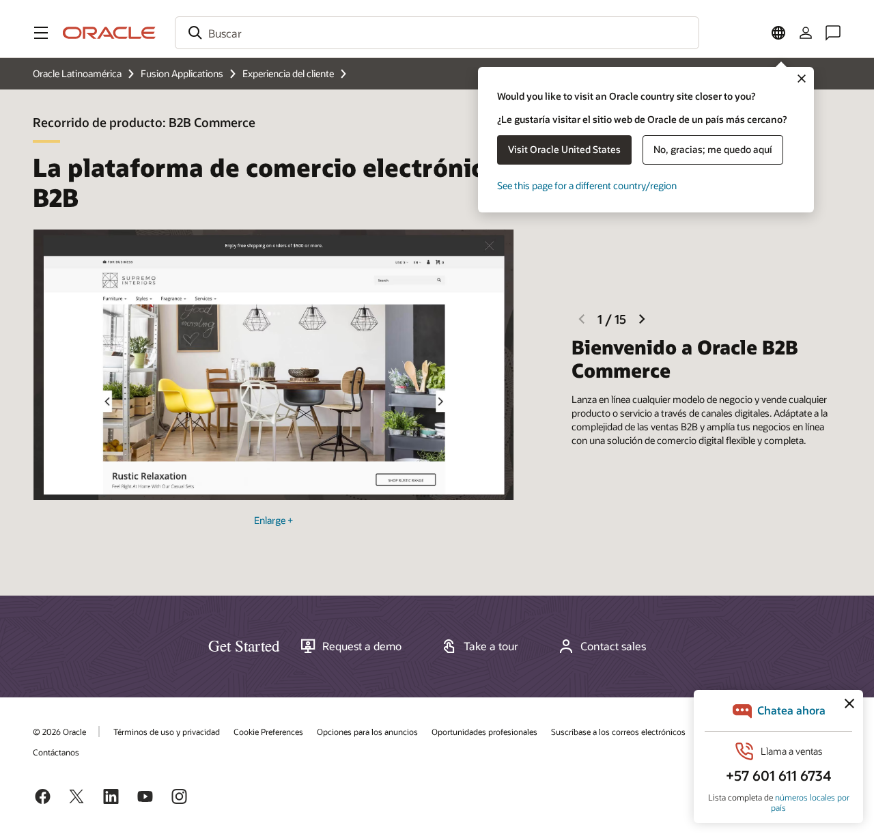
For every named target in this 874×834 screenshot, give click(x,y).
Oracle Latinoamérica (77, 73)
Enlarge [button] (273, 520)
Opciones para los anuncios (367, 731)
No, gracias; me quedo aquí (712, 149)
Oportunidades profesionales (484, 731)
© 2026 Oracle (59, 731)
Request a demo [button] (361, 646)
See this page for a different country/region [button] (587, 185)
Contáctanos (56, 752)
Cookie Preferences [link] (268, 731)
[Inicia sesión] (806, 33)
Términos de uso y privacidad (166, 731)
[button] (41, 33)
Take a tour (491, 646)
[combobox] (437, 32)
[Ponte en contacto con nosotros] (833, 33)
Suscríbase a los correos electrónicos (618, 731)
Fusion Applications (182, 73)
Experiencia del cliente (288, 73)
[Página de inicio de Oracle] (109, 33)
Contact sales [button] (613, 646)
